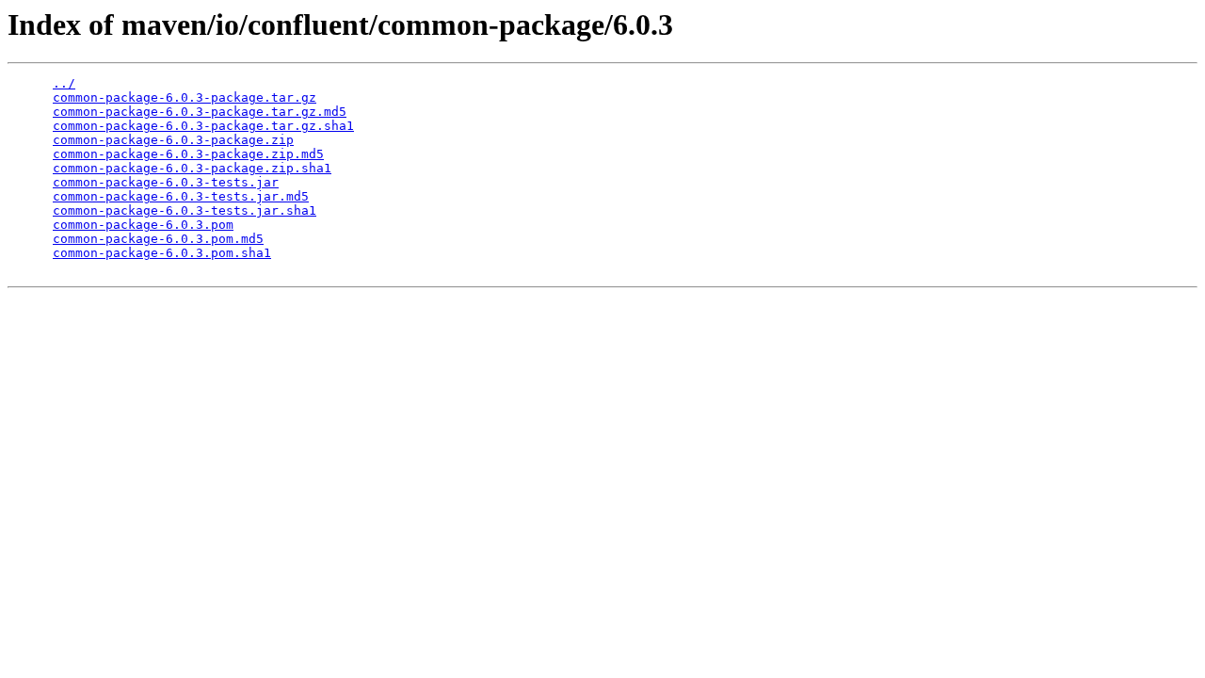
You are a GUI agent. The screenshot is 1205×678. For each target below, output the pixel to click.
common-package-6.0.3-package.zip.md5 (188, 154)
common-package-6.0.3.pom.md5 (158, 239)
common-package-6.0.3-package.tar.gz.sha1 (203, 126)
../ (64, 83)
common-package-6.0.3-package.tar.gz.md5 (199, 112)
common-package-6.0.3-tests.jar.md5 (181, 196)
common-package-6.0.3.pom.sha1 (162, 253)
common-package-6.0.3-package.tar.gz (184, 97)
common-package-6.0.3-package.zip (173, 140)
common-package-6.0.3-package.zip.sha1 (192, 168)
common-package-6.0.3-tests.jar (166, 182)
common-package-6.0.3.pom (143, 225)
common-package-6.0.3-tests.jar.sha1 (184, 210)
